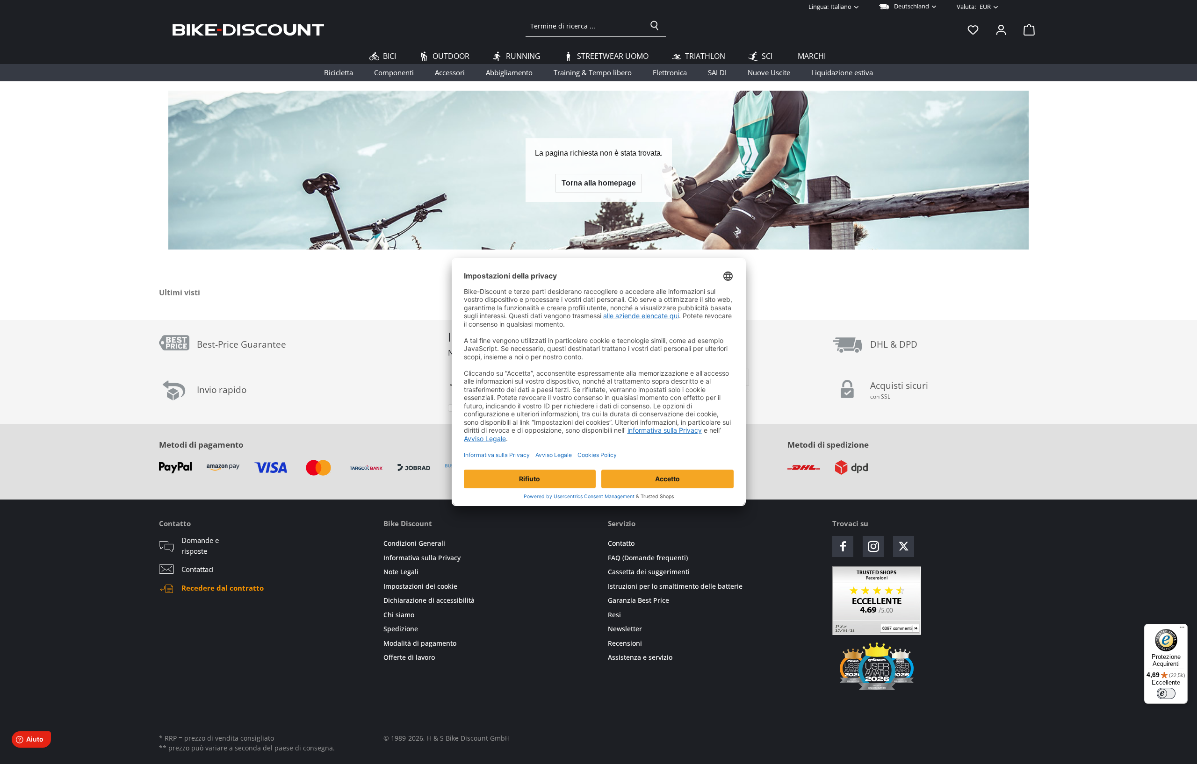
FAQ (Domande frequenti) (648, 557)
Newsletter (625, 628)
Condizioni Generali (414, 543)
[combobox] (585, 25)
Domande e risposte (200, 546)
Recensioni (625, 643)
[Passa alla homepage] (248, 29)
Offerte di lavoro (409, 657)
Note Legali (400, 571)
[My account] (1001, 29)
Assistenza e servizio (640, 657)
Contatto (621, 543)
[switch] (1166, 693)
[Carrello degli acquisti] (1026, 29)
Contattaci (197, 569)
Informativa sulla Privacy (422, 557)
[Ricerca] (654, 25)
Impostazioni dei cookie (420, 586)
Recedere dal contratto (222, 588)
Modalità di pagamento (419, 643)
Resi (614, 614)
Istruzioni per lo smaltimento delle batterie (675, 586)
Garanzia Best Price (638, 600)
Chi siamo (398, 614)
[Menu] (1182, 629)
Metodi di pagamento (201, 444)
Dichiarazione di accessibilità (429, 600)
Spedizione (400, 628)
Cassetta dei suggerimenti (649, 571)
